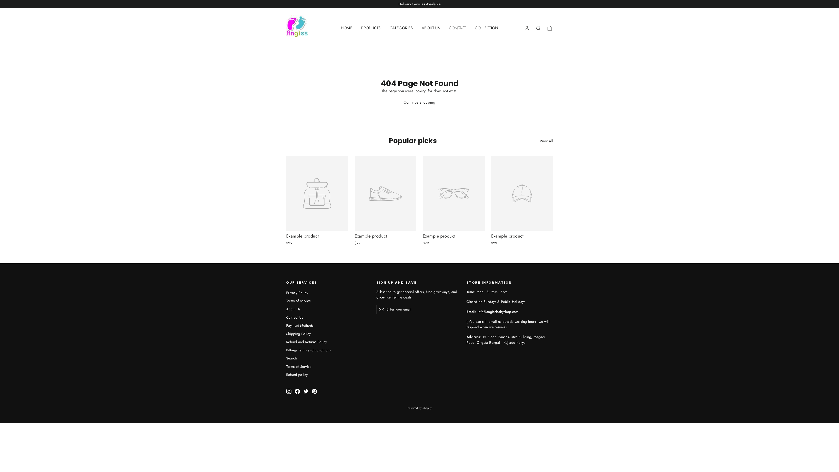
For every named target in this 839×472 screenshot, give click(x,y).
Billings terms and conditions (308, 350)
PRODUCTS (371, 28)
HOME (347, 28)
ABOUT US (431, 28)
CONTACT (457, 28)
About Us (293, 309)
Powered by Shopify (419, 408)
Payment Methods (299, 325)
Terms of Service (299, 366)
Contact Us (294, 317)
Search (291, 358)
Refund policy (297, 374)
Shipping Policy (298, 333)
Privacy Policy (297, 292)
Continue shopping (419, 102)
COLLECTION (486, 28)
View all (546, 141)
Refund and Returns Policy (306, 341)
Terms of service (298, 300)
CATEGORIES (401, 28)
